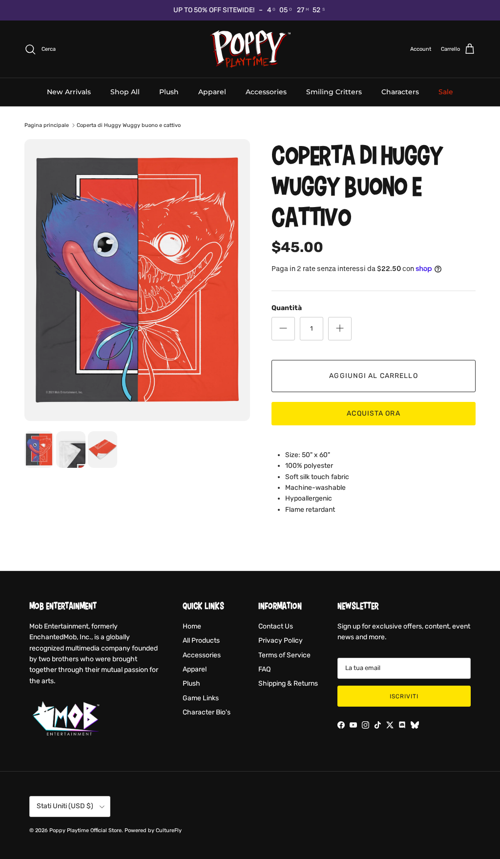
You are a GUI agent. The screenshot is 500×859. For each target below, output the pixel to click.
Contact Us (275, 626)
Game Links (201, 698)
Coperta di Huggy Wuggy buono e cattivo (129, 125)
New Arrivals (69, 91)
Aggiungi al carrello (373, 376)
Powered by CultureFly (153, 830)
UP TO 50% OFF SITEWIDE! (213, 10)
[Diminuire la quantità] (283, 328)
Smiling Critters (334, 91)
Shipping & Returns (288, 683)
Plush (169, 91)
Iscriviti (404, 696)
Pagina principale (46, 125)
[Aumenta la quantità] (340, 328)
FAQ (264, 669)
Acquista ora (373, 413)
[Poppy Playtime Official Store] (250, 49)
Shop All (125, 91)
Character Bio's (206, 712)
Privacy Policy (280, 640)
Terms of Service (284, 655)
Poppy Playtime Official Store (85, 830)
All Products (201, 640)
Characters (400, 91)
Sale (445, 91)
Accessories (266, 91)
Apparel (212, 91)
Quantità (286, 308)
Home (192, 626)
